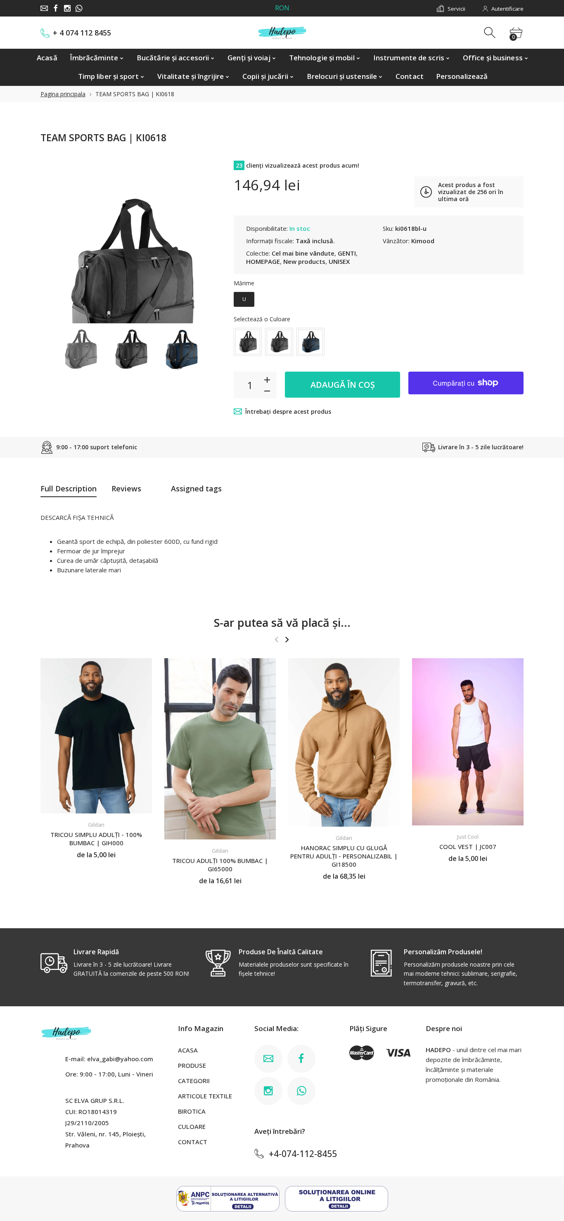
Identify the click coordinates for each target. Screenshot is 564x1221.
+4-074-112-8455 (303, 1153)
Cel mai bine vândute (303, 253)
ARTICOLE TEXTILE (205, 1096)
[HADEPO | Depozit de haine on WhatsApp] (79, 8)
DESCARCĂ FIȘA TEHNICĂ (77, 517)
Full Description (68, 488)
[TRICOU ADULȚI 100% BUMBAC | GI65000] (220, 748)
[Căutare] (490, 33)
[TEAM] (80, 349)
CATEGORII (194, 1080)
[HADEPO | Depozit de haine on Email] (44, 8)
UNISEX (339, 261)
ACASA (188, 1050)
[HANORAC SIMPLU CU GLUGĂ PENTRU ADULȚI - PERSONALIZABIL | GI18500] (344, 742)
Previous (55, 239)
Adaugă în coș (342, 384)
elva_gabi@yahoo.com (120, 1059)
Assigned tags (196, 488)
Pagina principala (62, 94)
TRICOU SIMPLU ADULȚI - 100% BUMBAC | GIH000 (96, 839)
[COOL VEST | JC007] (468, 741)
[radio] (244, 299)
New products (304, 261)
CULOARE (192, 1126)
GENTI (347, 253)
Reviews (126, 488)
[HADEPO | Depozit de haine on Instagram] (67, 8)
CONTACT (192, 1142)
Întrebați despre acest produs (288, 411)
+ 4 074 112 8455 (82, 33)
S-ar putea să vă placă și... (282, 622)
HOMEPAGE (263, 261)
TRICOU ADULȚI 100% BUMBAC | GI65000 (220, 864)
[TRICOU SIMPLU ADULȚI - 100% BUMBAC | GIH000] (96, 735)
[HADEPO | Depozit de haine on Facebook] (56, 8)
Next (207, 239)
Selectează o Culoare (262, 319)
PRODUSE (192, 1065)
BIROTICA (192, 1111)
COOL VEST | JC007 (467, 846)
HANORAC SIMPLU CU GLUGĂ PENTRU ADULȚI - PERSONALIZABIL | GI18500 (344, 856)
